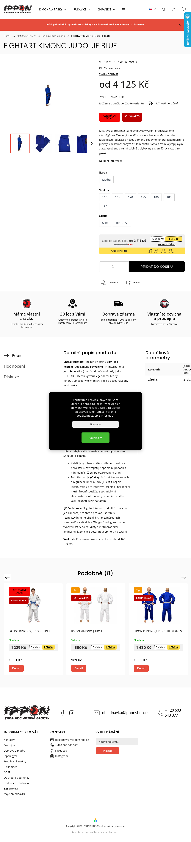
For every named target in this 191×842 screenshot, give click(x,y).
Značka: (108, 74)
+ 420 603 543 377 (173, 713)
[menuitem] (52, 9)
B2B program (12, 788)
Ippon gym (10, 756)
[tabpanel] (95, 629)
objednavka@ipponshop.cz (125, 712)
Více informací (104, 415)
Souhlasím (95, 437)
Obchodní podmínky (16, 777)
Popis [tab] (17, 355)
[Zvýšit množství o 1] (124, 267)
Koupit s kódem (166, 244)
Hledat (107, 750)
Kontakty (9, 739)
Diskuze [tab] (11, 377)
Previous (7, 577)
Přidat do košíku (156, 266)
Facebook (62, 713)
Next (184, 577)
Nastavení (95, 424)
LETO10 (174, 239)
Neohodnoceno (127, 61)
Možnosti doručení (166, 103)
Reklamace (10, 767)
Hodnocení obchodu (16, 783)
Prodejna (9, 745)
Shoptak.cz (113, 832)
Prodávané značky (15, 761)
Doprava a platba (14, 750)
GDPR (7, 772)
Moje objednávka (14, 794)
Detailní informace (110, 161)
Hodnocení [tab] (14, 366)
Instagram (72, 713)
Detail (16, 668)
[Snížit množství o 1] (104, 267)
